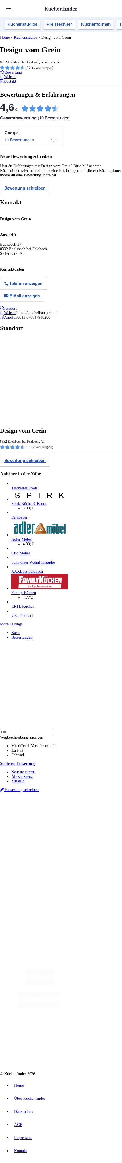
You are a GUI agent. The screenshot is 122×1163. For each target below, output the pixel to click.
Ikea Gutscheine (39, 824)
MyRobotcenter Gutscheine (70, 828)
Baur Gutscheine (39, 828)
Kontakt (20, 1151)
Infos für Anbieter (25, 882)
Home (5, 37)
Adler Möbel (21, 539)
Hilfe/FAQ (19, 862)
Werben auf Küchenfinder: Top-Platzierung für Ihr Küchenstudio (63, 887)
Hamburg (49, 815)
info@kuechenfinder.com (20, 916)
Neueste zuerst (22, 772)
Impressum (23, 1138)
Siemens (81, 819)
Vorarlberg (79, 815)
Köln (46, 819)
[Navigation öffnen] (8, 8)
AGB (18, 1125)
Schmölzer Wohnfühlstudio (33, 562)
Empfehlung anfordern (29, 810)
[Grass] (87, 983)
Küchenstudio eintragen (30, 891)
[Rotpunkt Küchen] (84, 1029)
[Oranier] (94, 1006)
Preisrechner (59, 24)
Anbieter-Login (28, 896)
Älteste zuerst (22, 776)
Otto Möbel (20, 553)
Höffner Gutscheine (104, 828)
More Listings (11, 624)
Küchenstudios (22, 24)
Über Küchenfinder (26, 857)
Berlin (37, 815)
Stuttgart (56, 819)
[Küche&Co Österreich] (67, 1052)
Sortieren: (17, 763)
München (64, 815)
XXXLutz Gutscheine (66, 824)
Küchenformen (96, 24)
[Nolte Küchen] (52, 1029)
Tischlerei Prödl (24, 488)
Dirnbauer (19, 517)
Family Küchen (23, 593)
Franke (68, 819)
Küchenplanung (23, 843)
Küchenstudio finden (28, 805)
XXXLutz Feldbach (27, 571)
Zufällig (17, 781)
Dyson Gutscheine (95, 824)
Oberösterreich (98, 815)
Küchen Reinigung (26, 848)
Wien (113, 815)
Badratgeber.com (24, 866)
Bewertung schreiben (25, 188)
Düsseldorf (18, 819)
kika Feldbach (22, 615)
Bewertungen (21, 637)
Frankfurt (34, 819)
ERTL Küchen (22, 606)
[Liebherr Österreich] (38, 1006)
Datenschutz (23, 1111)
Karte (15, 633)
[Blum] (40, 983)
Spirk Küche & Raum (28, 503)
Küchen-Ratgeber (25, 853)
